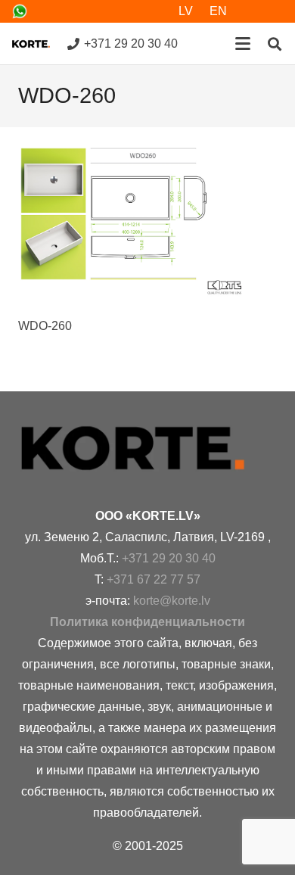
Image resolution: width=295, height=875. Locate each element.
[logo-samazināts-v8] (31, 43)
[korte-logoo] (147, 448)
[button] (242, 43)
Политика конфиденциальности (147, 621)
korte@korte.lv (171, 600)
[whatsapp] (19, 11)
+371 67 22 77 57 (153, 579)
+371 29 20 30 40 (169, 558)
